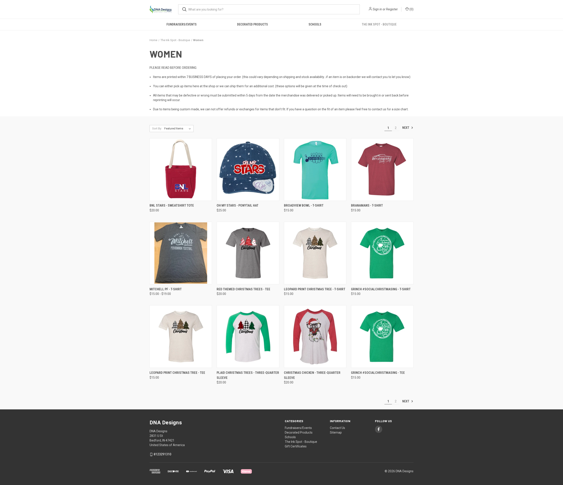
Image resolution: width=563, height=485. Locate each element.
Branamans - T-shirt (367, 205)
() (411, 9)
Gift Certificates (296, 446)
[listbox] (178, 128)
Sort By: (157, 128)
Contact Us (337, 428)
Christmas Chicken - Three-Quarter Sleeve (312, 375)
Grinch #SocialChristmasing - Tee (378, 373)
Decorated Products (252, 24)
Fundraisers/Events (181, 24)
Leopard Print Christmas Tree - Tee (177, 373)
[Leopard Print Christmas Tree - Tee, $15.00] (180, 336)
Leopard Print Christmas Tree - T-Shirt (314, 289)
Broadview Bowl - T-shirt (304, 205)
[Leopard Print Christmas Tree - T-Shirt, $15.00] (315, 253)
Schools (315, 24)
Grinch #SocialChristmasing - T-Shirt (381, 289)
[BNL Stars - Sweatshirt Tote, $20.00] (180, 169)
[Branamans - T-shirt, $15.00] (382, 169)
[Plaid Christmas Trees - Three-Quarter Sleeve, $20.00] (248, 336)
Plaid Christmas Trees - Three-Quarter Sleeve (248, 375)
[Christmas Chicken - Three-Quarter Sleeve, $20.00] (315, 336)
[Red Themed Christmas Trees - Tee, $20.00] (248, 253)
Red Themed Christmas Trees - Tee (243, 289)
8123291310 (162, 454)
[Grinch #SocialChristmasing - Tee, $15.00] (382, 336)
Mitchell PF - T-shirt (166, 289)
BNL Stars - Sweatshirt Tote (172, 205)
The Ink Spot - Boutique (379, 24)
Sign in (377, 9)
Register (392, 9)
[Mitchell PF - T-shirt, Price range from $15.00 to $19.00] (180, 253)
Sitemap (336, 432)
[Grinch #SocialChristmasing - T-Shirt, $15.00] (382, 253)
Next (406, 127)
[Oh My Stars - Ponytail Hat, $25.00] (248, 169)
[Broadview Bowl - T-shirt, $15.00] (315, 169)
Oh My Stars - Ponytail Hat (237, 205)
